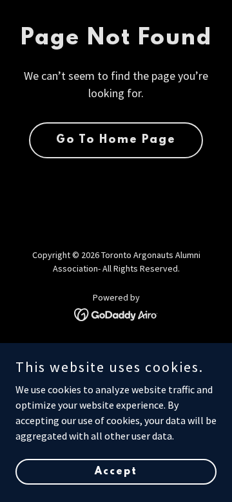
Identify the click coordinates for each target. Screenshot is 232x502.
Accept (116, 471)
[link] (116, 313)
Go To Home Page (116, 140)
